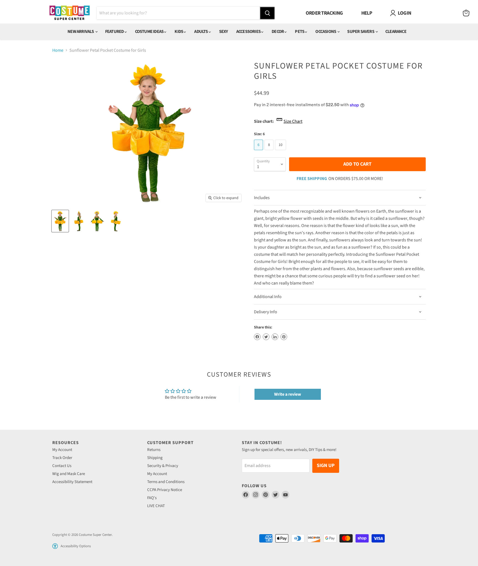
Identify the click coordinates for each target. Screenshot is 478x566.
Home (57, 50)
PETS (300, 31)
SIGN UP (326, 465)
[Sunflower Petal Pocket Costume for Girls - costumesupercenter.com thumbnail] (60, 221)
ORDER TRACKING (324, 13)
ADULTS (201, 31)
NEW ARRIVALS (81, 31)
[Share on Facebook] (257, 336)
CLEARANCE (395, 31)
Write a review (287, 394)
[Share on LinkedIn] (275, 336)
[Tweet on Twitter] (266, 336)
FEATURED (114, 31)
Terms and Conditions (166, 482)
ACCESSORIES (248, 31)
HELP (366, 13)
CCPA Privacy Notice (164, 490)
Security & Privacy (162, 466)
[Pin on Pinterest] (283, 336)
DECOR (278, 31)
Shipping (155, 458)
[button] (55, 546)
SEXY (223, 31)
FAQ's (152, 498)
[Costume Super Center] (70, 13)
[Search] (267, 13)
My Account (62, 450)
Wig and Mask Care (68, 474)
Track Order (62, 458)
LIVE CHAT (156, 506)
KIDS (179, 31)
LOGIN (404, 13)
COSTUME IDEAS (149, 31)
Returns (153, 450)
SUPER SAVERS (361, 31)
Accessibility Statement (72, 482)
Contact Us (61, 466)
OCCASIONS (326, 31)
